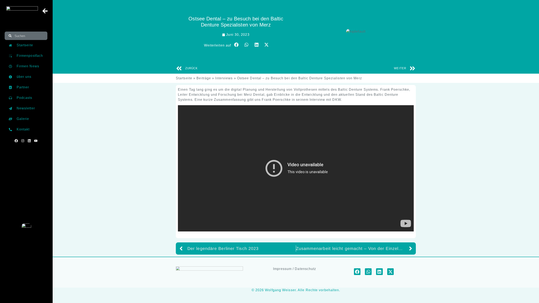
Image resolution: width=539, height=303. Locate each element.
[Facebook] (16, 141)
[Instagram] (22, 141)
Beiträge (203, 78)
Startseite (184, 78)
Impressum (282, 269)
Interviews (224, 78)
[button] (236, 44)
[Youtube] (35, 141)
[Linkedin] (29, 141)
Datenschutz (305, 269)
